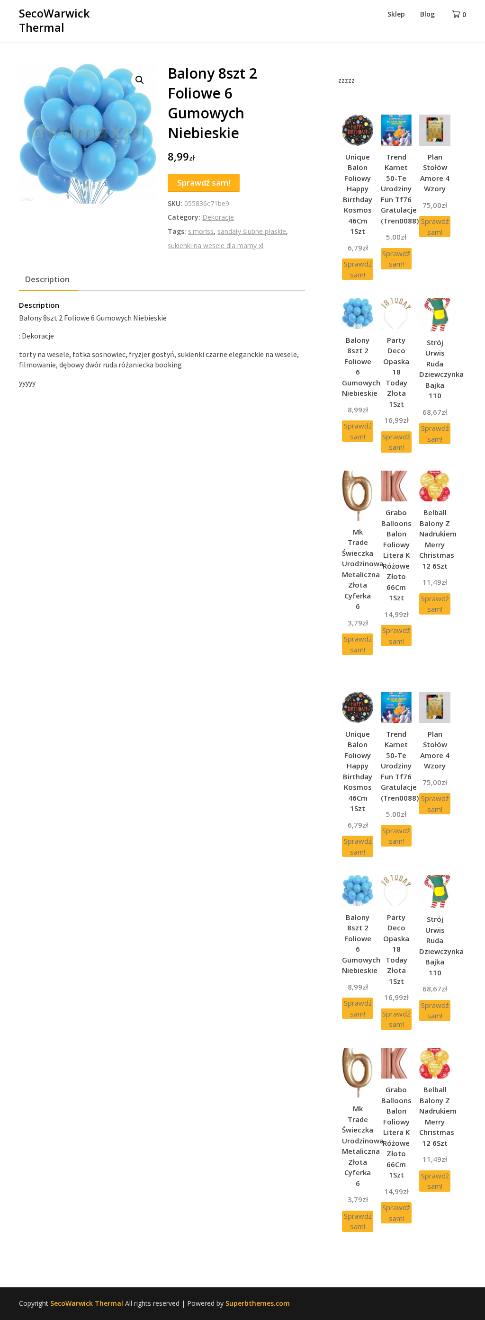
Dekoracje (218, 217)
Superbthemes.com (257, 1303)
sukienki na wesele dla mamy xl (215, 245)
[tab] (47, 280)
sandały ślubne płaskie (251, 231)
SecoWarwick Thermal (54, 20)
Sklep (396, 13)
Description (47, 279)
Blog (427, 13)
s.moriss (201, 231)
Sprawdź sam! (203, 182)
